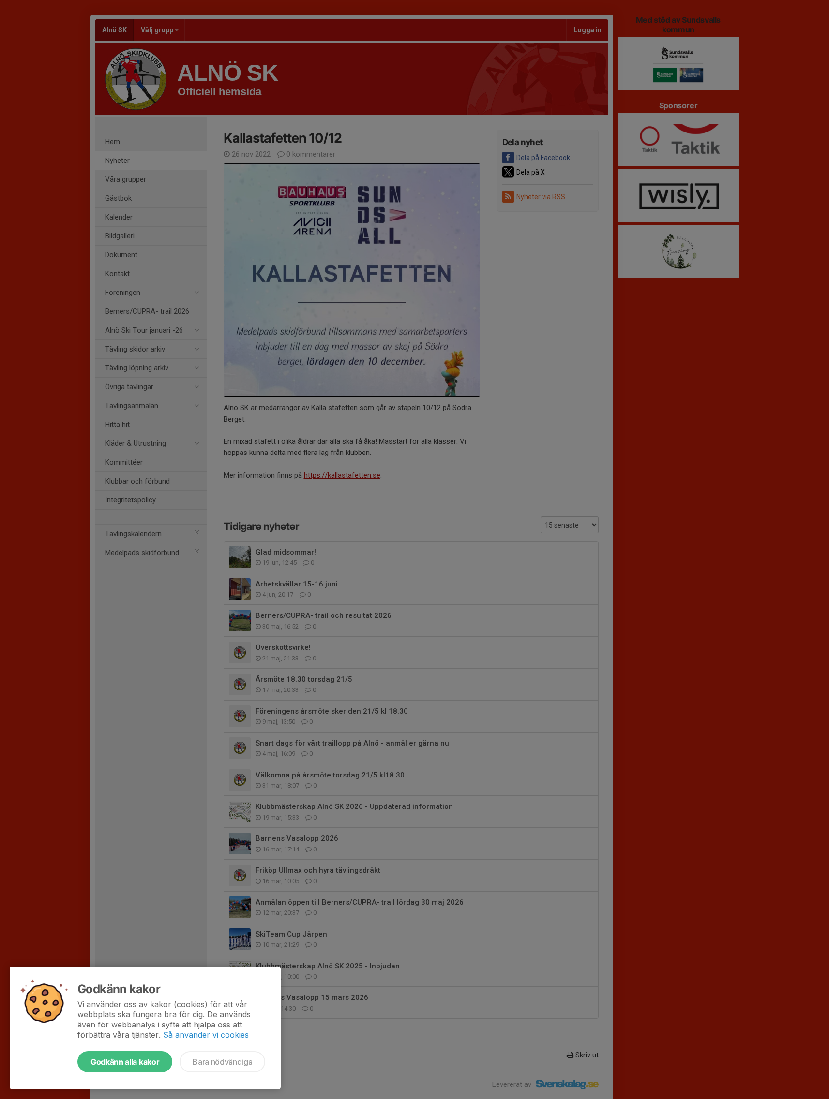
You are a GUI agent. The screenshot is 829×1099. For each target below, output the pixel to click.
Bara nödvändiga (222, 1062)
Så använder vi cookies (206, 1035)
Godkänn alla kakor (124, 1062)
